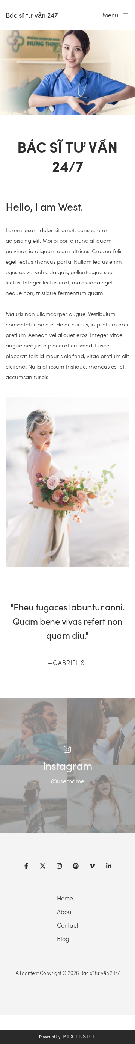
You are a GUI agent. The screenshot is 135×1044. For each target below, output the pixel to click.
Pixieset (79, 1036)
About (65, 912)
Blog (63, 939)
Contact (67, 925)
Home (65, 898)
